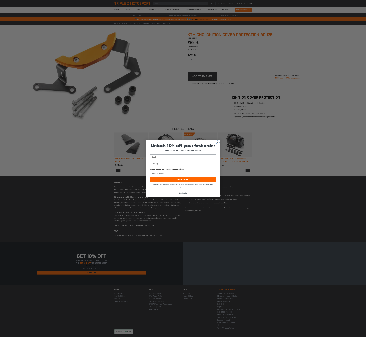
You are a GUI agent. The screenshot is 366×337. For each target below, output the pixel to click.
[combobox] (182, 173)
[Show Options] (214, 173)
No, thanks (183, 193)
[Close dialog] (217, 142)
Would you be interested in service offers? (167, 169)
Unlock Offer (183, 179)
